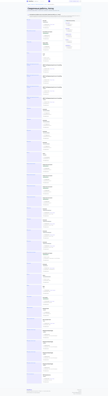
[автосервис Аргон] (34, 157)
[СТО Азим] (34, 57)
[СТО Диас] (34, 290)
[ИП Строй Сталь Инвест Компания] (34, 113)
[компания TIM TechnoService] (34, 378)
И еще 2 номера (52, 212)
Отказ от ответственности (77, 393)
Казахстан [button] (36, 1)
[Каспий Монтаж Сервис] (34, 35)
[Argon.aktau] (34, 46)
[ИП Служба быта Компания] (34, 268)
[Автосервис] (34, 301)
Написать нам (79, 389)
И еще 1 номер (52, 24)
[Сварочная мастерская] (34, 168)
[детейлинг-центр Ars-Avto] (34, 24)
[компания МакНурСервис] (34, 312)
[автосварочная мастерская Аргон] (34, 279)
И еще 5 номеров (52, 290)
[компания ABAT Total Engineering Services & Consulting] (34, 68)
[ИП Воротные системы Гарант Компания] (34, 212)
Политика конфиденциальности (76, 392)
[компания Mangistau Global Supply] (34, 334)
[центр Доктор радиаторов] (34, 323)
